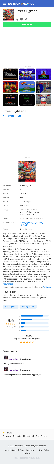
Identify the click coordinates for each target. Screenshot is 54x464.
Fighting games (28, 306)
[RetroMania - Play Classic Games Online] (21, 4)
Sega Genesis (41, 436)
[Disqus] (27, 387)
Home (6, 450)
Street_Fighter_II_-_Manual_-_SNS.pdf (32, 223)
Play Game (27, 24)
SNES (19, 116)
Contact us (30, 450)
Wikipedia (47, 287)
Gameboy (7, 436)
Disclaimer (27, 453)
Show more (8, 284)
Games (10, 116)
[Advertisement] (27, 48)
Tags (22, 450)
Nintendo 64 (28, 436)
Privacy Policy (43, 450)
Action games (10, 306)
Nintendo (17, 436)
